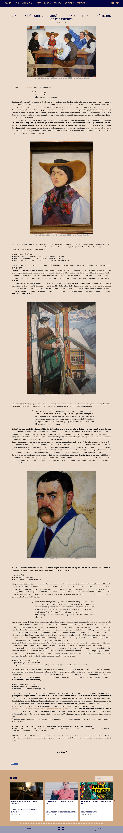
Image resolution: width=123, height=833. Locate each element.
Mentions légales (25, 828)
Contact (81, 3)
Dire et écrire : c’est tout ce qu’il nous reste (59, 802)
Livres (38, 3)
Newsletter (97, 831)
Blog (46, 3)
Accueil (9, 3)
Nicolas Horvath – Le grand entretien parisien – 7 (24, 802)
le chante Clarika (25, 87)
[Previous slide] (8, 800)
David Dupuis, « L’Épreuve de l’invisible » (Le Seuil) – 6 (96, 802)
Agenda (57, 3)
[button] (27, 3)
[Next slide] (114, 800)
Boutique (69, 3)
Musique (26, 3)
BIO (17, 3)
